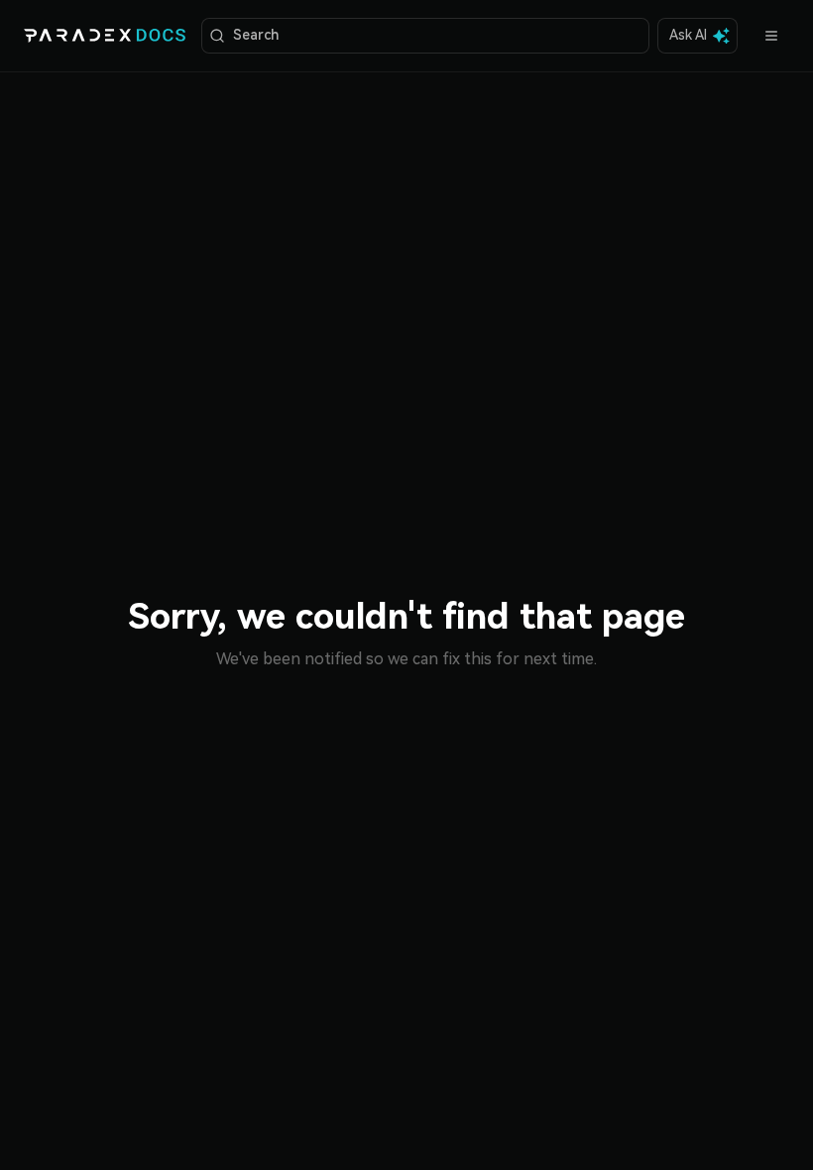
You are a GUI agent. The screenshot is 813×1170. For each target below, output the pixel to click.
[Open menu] (771, 36)
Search (256, 35)
